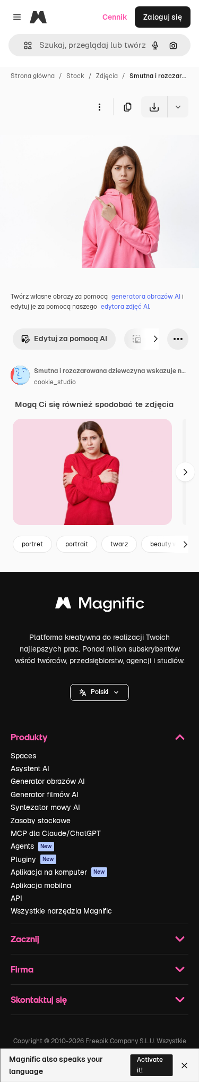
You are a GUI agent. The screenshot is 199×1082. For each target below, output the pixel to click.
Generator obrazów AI (48, 781)
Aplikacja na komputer (58, 872)
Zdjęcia (107, 76)
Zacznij (25, 938)
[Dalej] (155, 339)
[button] (99, 692)
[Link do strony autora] (20, 377)
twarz (119, 544)
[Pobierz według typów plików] (177, 106)
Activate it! (150, 1064)
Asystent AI (30, 768)
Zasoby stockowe (41, 820)
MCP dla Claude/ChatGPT (56, 833)
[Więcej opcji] (99, 106)
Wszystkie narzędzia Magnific (61, 911)
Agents (31, 846)
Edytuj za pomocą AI (70, 338)
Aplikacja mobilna (41, 885)
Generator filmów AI (45, 794)
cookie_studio (55, 382)
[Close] (184, 1065)
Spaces (23, 755)
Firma (22, 969)
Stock (75, 76)
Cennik (114, 17)
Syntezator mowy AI (45, 807)
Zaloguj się (162, 17)
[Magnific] (99, 605)
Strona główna (33, 76)
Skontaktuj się (39, 999)
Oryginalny (73, 142)
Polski (99, 692)
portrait (76, 544)
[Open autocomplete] (23, 45)
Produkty (29, 736)
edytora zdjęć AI (125, 306)
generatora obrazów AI (145, 296)
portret (32, 544)
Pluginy (32, 859)
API (16, 898)
